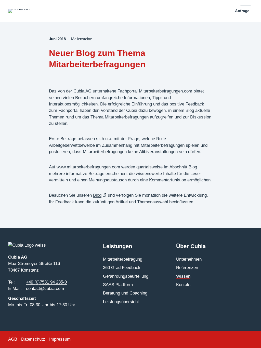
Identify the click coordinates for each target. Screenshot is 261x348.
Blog (100, 195)
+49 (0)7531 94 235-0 (46, 282)
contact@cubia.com (45, 288)
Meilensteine (81, 39)
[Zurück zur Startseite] (19, 11)
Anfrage (242, 11)
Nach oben (242, 337)
